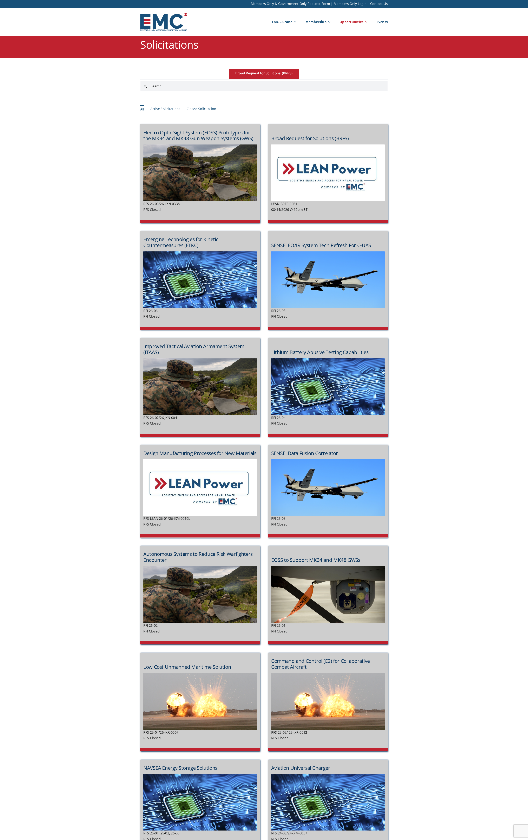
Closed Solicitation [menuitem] (201, 109)
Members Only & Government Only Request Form (290, 3)
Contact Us (379, 3)
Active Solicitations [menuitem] (165, 109)
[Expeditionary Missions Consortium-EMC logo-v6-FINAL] (163, 14)
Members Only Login (350, 3)
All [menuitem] (142, 109)
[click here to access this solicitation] (200, 173)
